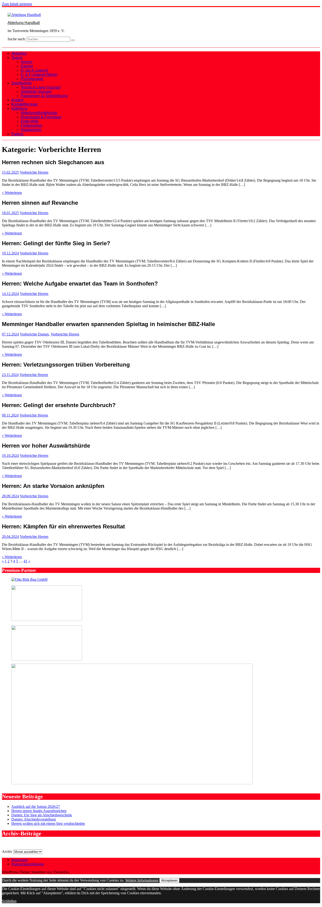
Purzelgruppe (32, 79)
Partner (17, 134)
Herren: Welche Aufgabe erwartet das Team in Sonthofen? (80, 283)
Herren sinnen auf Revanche (40, 203)
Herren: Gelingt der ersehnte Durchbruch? (59, 405)
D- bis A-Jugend (34, 70)
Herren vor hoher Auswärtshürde (46, 445)
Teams (16, 58)
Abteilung (19, 108)
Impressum (19, 860)
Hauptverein (31, 130)
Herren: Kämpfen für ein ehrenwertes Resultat (63, 526)
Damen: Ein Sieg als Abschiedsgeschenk (41, 815)
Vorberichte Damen (34, 334)
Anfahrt (17, 100)
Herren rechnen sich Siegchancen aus (53, 162)
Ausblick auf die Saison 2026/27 (35, 807)
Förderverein (31, 125)
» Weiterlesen (12, 193)
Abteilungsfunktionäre (39, 113)
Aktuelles (19, 53)
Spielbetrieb (21, 83)
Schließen (9, 901)
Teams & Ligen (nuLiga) (41, 87)
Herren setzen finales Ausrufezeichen (38, 811)
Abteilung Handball (24, 23)
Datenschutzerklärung (27, 864)
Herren (26, 62)
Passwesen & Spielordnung (44, 96)
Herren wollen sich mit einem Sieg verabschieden (48, 823)
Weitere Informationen (141, 880)
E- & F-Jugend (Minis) (39, 75)
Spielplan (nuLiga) (36, 92)
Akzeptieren (169, 880)
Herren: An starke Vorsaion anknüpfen (53, 486)
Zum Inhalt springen (17, 4)
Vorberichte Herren (34, 172)
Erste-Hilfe (29, 121)
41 (25, 561)
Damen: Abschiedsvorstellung (33, 819)
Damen (27, 66)
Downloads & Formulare (41, 117)
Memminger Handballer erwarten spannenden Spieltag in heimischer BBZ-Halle (108, 324)
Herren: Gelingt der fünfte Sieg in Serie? (56, 243)
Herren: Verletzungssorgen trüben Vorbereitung (66, 364)
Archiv (7, 852)
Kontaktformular (24, 104)
